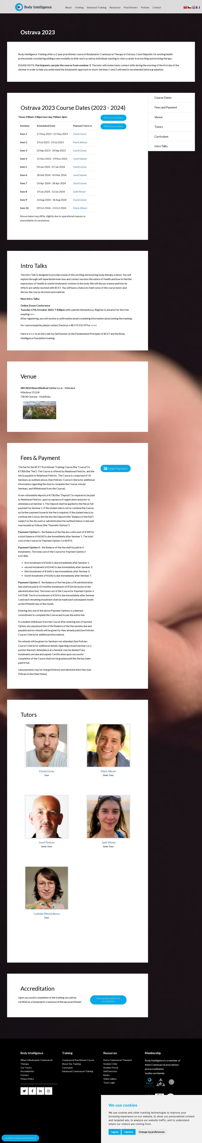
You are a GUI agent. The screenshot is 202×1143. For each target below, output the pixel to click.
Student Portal (110, 1067)
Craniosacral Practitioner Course (78, 1060)
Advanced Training (96, 7)
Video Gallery (110, 1078)
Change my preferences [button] (152, 1132)
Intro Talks (161, 146)
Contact (156, 7)
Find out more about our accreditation (108, 1000)
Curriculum (161, 136)
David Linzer (80, 133)
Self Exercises (110, 1071)
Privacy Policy (27, 1078)
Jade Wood (79, 191)
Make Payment (117, 468)
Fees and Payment (165, 107)
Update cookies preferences (20, 1137)
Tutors (158, 126)
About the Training (71, 1063)
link (32, 333)
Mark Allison (80, 142)
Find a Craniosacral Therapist (117, 1060)
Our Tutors (26, 1067)
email (94, 325)
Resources (115, 7)
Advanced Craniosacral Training (77, 1071)
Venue (158, 117)
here (32, 314)
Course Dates (163, 97)
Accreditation (27, 1071)
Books (106, 1075)
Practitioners (131, 7)
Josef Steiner (80, 158)
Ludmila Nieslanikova (46, 913)
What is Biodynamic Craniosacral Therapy (36, 1062)
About (68, 7)
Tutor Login (109, 1082)
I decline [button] (128, 1132)
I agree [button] (114, 1132)
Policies (145, 7)
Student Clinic (110, 1063)
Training (79, 7)
